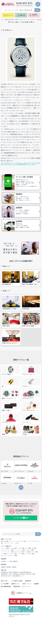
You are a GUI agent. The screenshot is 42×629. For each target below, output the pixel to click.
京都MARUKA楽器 (30, 574)
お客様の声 (28, 580)
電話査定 (15, 561)
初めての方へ (4, 580)
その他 (17, 543)
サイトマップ (26, 586)
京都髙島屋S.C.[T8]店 (6, 574)
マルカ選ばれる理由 (16, 580)
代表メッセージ (26, 583)
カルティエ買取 (30, 550)
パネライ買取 (21, 553)
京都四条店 (16, 574)
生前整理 (36, 583)
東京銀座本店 (4, 572)
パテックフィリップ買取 (7, 550)
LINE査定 (3, 561)
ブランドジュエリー (9, 543)
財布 (25, 541)
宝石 (2, 543)
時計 (2, 541)
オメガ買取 (28, 548)
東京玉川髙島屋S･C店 (14, 572)
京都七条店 (22, 574)
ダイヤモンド (35, 541)
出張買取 (14, 567)
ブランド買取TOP (6, 546)
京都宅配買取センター (18, 576)
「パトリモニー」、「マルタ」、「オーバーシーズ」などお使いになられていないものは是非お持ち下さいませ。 (20, 163)
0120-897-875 (24, 3)
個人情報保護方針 (6, 586)
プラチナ (20, 541)
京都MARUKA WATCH (6, 576)
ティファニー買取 (12, 553)
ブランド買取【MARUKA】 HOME (9, 19)
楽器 (7, 541)
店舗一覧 (3, 570)
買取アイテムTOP (6, 539)
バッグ (16, 541)
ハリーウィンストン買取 (7, 552)
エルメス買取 (34, 552)
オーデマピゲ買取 (30, 553)
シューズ (29, 541)
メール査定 (9, 561)
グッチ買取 (4, 553)
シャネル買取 (13, 548)
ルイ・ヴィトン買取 (19, 550)
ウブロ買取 (27, 552)
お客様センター (15, 583)
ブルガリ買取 (21, 548)
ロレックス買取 (5, 548)
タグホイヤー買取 (19, 552)
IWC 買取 (34, 548)
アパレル (11, 541)
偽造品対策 (16, 586)
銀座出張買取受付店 (26, 572)
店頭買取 (3, 567)
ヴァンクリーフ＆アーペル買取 (9, 555)
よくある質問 (4, 583)
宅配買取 (8, 567)
